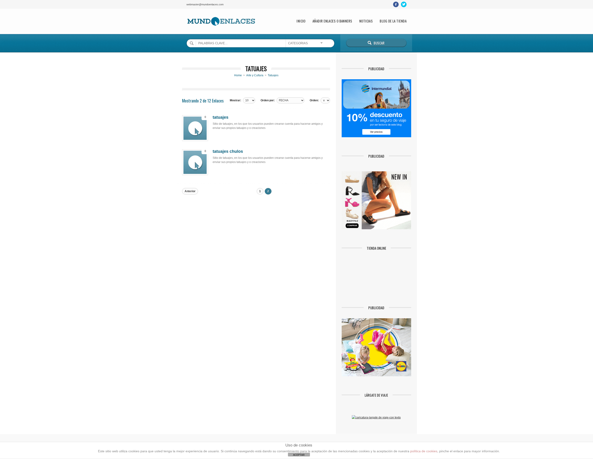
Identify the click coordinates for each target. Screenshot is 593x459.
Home (238, 75)
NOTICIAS (366, 21)
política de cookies (423, 451)
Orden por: (268, 100)
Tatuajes (273, 75)
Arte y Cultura (254, 75)
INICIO (301, 21)
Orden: (314, 100)
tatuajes (220, 117)
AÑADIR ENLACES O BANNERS (332, 21)
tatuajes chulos (228, 151)
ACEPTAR (299, 454)
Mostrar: (235, 100)
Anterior (190, 191)
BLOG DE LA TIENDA (393, 21)
